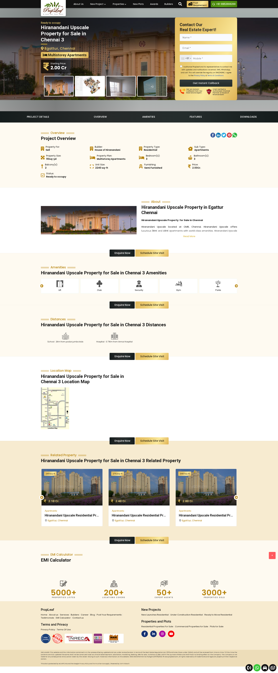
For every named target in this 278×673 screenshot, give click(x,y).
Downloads (248, 117)
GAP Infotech (125, 664)
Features (196, 117)
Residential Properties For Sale (157, 626)
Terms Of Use (64, 629)
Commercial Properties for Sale (191, 626)
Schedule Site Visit (152, 253)
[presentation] (41, 286)
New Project (97, 4)
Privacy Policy (199, 75)
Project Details (38, 117)
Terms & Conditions (215, 75)
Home (44, 614)
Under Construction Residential (186, 614)
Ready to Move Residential (218, 614)
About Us (78, 4)
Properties (119, 4)
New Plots (138, 4)
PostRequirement (200, 4)
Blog (92, 614)
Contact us (78, 617)
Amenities (148, 117)
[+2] (152, 95)
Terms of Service (99, 664)
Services (64, 614)
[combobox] (186, 58)
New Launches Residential (155, 614)
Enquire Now (122, 253)
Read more (189, 236)
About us (53, 614)
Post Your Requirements (109, 614)
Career (84, 614)
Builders (168, 4)
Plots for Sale (216, 626)
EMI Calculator (63, 617)
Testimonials (47, 617)
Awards (154, 4)
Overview (100, 117)
